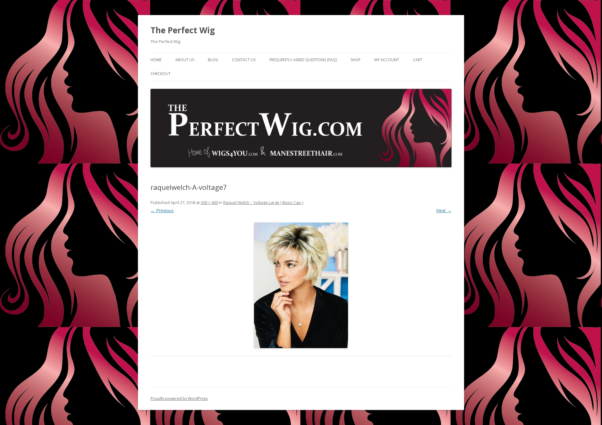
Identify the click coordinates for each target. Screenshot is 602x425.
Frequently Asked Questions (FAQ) (303, 59)
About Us (184, 59)
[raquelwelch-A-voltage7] (301, 285)
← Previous (162, 210)
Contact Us (244, 59)
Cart (417, 59)
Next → (444, 210)
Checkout (160, 73)
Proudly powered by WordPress (179, 398)
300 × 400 (209, 202)
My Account (386, 59)
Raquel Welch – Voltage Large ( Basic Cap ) (263, 202)
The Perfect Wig (182, 30)
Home (155, 59)
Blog (213, 59)
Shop (356, 59)
